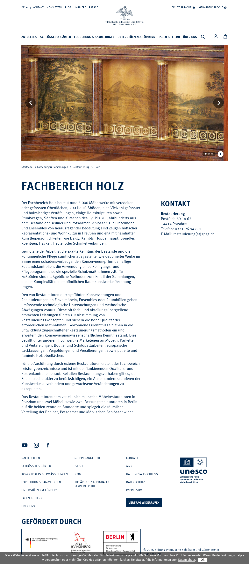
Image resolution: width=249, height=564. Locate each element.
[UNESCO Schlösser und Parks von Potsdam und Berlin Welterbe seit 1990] (193, 471)
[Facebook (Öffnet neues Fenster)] (48, 445)
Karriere (80, 7)
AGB (129, 466)
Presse (93, 7)
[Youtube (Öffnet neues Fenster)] (24, 445)
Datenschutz (135, 482)
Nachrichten (30, 458)
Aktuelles (29, 37)
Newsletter (54, 7)
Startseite (26, 167)
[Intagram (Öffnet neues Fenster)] (36, 445)
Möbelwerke (99, 203)
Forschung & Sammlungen (94, 37)
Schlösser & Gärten (55, 37)
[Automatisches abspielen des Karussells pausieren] (220, 154)
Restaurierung (81, 167)
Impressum (134, 490)
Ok (202, 559)
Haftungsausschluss (142, 474)
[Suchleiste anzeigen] (203, 36)
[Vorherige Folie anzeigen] (30, 103)
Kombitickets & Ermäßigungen (44, 474)
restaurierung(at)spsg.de (194, 234)
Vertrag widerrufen (144, 502)
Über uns (190, 37)
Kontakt (38, 7)
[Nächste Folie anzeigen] (218, 103)
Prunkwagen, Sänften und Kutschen (51, 218)
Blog (68, 7)
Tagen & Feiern (169, 37)
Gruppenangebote (87, 458)
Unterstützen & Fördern (136, 37)
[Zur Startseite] (124, 15)
